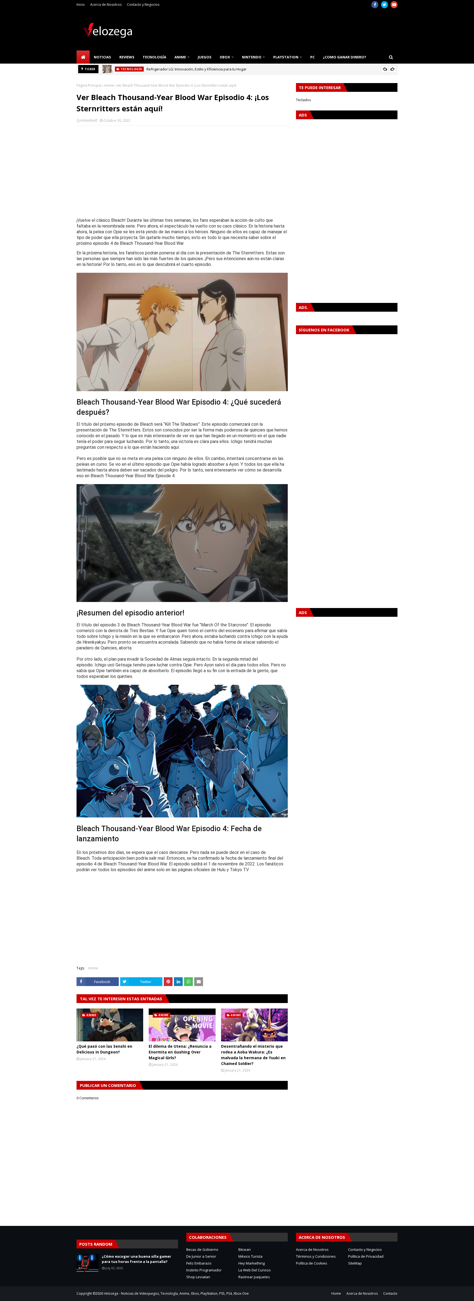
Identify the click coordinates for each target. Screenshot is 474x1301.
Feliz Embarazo (198, 1263)
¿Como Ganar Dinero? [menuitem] (344, 57)
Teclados (303, 99)
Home (336, 1293)
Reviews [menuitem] (126, 57)
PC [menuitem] (312, 57)
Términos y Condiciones (316, 1256)
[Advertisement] (182, 169)
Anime (109, 85)
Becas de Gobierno (202, 1249)
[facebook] (374, 4)
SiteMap (355, 1263)
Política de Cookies (311, 1263)
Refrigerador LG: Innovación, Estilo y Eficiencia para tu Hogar (196, 69)
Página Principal (89, 85)
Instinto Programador (204, 1270)
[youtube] (394, 4)
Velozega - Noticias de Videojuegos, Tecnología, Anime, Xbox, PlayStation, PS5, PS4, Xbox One (176, 1293)
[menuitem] (83, 57)
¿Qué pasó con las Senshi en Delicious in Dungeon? (104, 1049)
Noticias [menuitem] (102, 57)
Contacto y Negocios (143, 4)
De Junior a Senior (201, 1256)
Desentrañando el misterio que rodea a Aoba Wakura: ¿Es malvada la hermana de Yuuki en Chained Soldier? (253, 1055)
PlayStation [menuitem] (285, 57)
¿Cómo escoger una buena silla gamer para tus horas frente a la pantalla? (136, 1259)
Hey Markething (251, 1263)
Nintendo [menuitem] (251, 57)
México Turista (250, 1256)
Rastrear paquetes (254, 1276)
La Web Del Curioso (254, 1270)
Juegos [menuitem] (204, 57)
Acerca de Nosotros (106, 4)
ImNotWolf (88, 120)
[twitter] (384, 4)
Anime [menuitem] (180, 57)
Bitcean (244, 1249)
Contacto (390, 1293)
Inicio (81, 4)
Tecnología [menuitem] (154, 57)
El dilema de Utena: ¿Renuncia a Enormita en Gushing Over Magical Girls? (180, 1052)
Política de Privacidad (365, 1256)
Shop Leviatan (198, 1276)
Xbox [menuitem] (225, 57)
